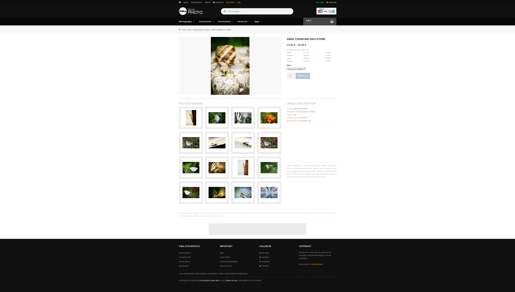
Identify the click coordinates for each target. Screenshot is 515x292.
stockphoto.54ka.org (209, 280)
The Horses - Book (216, 273)
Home (183, 29)
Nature (207, 29)
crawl (222, 213)
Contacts (220, 2)
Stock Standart (301, 117)
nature (305, 213)
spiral (196, 216)
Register (332, 2)
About (207, 2)
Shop (190, 29)
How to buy (225, 257)
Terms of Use (231, 280)
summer (208, 216)
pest (311, 213)
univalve (215, 216)
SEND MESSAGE (317, 264)
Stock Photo (198, 29)
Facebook (265, 261)
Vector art (242, 21)
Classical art (205, 21)
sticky (202, 216)
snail (190, 216)
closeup (215, 213)
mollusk (292, 213)
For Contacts (226, 266)
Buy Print (231, 2)
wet (221, 216)
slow (181, 216)
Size (289, 65)
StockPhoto (196, 2)
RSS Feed (265, 253)
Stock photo (224, 21)
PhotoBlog (189, 273)
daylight (234, 213)
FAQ (238, 2)
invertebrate (271, 213)
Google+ (265, 257)
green (251, 213)
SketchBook (200, 273)
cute (227, 213)
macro (285, 213)
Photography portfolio (236, 273)
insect (262, 213)
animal (182, 213)
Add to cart (303, 75)
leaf (279, 213)
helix (257, 213)
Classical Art (185, 257)
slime (326, 213)
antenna (188, 213)
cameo (202, 213)
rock (315, 213)
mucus (299, 213)
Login (321, 2)
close (208, 213)
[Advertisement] (257, 229)
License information (229, 261)
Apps (257, 21)
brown (196, 213)
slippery (332, 213)
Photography (185, 21)
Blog (186, 2)
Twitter (265, 266)
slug (186, 216)
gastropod (243, 213)
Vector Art (184, 266)
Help (222, 253)
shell (321, 213)
